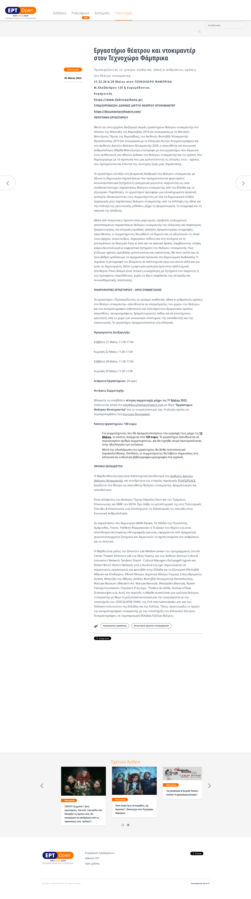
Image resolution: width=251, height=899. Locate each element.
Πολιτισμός (124, 13)
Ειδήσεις (60, 13)
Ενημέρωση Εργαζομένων (99, 853)
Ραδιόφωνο (81, 15)
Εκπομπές (102, 13)
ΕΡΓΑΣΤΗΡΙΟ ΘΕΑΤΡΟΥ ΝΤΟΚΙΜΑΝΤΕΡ (151, 626)
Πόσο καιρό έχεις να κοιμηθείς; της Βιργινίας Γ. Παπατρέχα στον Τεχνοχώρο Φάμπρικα (134, 809)
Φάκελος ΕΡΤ (92, 858)
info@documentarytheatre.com (143, 405)
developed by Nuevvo (200, 883)
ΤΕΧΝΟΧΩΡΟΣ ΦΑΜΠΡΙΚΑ (115, 626)
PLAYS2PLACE (187, 480)
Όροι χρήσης (92, 863)
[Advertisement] (148, 691)
